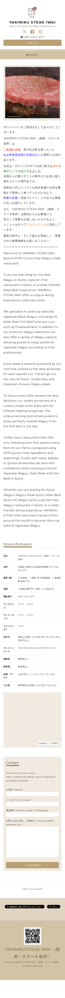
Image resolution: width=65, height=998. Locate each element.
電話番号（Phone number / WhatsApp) (27, 810)
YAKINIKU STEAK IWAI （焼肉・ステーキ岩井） (36, 962)
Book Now (32, 42)
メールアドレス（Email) (18, 800)
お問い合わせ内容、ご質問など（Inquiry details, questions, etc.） (30, 822)
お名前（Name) (14, 789)
